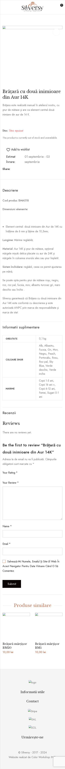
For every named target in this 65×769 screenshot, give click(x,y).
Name (7, 526)
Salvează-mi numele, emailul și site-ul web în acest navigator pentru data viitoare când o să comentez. (30, 566)
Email (6, 544)
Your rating (10, 473)
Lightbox (56, 32)
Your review (10, 483)
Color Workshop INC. (44, 757)
